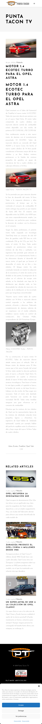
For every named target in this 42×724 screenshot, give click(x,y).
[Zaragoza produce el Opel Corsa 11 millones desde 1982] (21, 530)
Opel (28, 446)
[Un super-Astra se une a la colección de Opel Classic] (21, 586)
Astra (10, 446)
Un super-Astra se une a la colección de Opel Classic (21, 604)
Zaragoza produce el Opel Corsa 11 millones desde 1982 (20, 547)
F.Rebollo (19, 62)
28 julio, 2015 (10, 62)
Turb (32, 446)
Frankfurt (22, 446)
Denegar (21, 711)
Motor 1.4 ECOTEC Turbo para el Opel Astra (19, 94)
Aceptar (21, 705)
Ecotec (15, 446)
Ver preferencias (21, 716)
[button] (39, 686)
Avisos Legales (17, 721)
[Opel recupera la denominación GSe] (21, 478)
